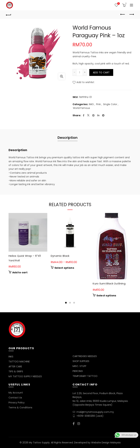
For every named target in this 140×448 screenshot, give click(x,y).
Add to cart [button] (19, 272)
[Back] (8, 14)
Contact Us (15, 397)
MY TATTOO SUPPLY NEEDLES (25, 376)
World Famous (81, 108)
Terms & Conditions (20, 407)
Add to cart (101, 72)
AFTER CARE (15, 366)
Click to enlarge (61, 76)
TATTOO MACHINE (19, 361)
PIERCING (78, 371)
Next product (131, 14)
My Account (16, 392)
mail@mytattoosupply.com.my (95, 412)
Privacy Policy (17, 402)
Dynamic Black (60, 256)
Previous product (123, 14)
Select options (64, 267)
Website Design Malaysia (106, 442)
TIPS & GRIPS (16, 371)
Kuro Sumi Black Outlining (109, 283)
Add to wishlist (85, 82)
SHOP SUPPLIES (81, 361)
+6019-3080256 (85, 416)
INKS (91, 104)
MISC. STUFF (79, 366)
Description (68, 137)
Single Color (110, 104)
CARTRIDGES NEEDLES (85, 356)
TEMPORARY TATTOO (85, 376)
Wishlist (118, 4)
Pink (98, 104)
